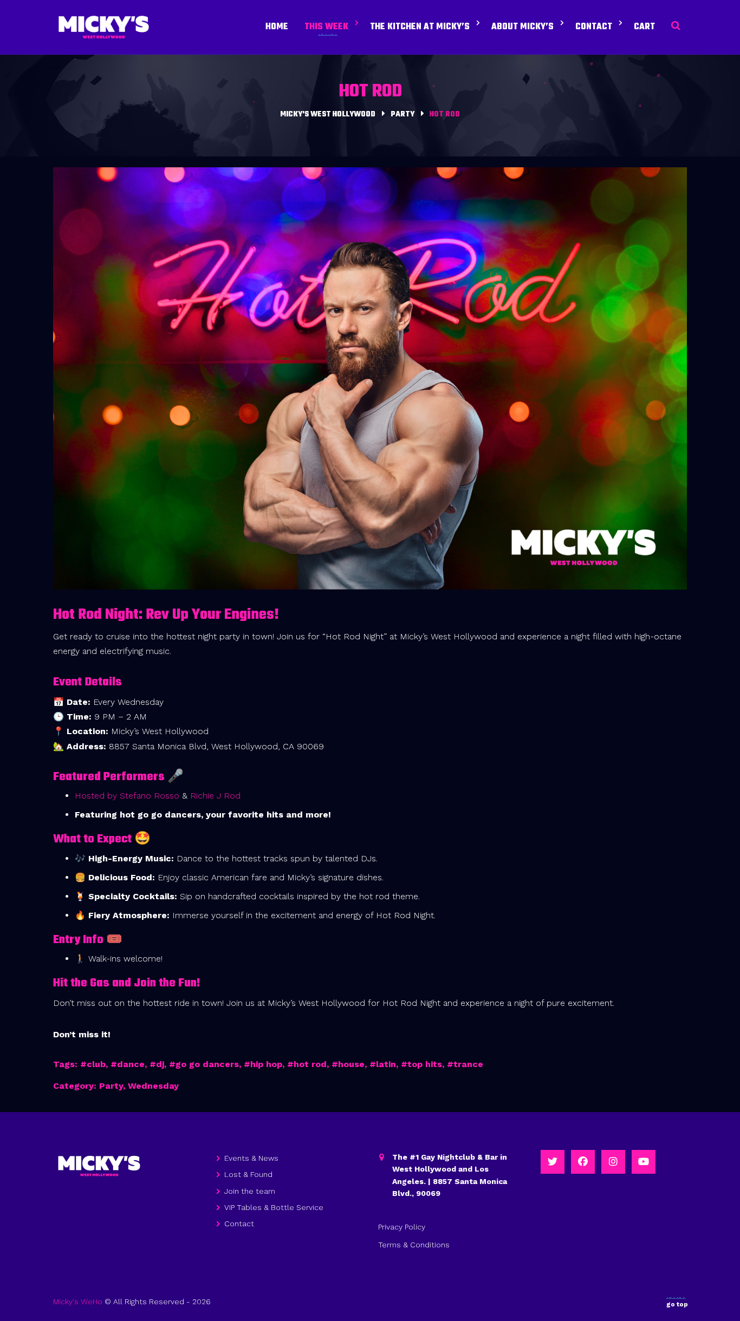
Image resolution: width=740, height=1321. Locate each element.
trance (468, 1064)
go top (677, 1304)
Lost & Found (248, 1174)
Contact (239, 1223)
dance (131, 1064)
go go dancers (207, 1064)
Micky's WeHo (77, 1301)
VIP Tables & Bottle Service (273, 1207)
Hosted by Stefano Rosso (128, 795)
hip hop (266, 1064)
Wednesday (153, 1086)
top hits (424, 1064)
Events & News (251, 1158)
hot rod (310, 1064)
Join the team (249, 1191)
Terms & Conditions (414, 1244)
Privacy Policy (401, 1226)
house (351, 1064)
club (96, 1064)
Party (111, 1086)
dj (160, 1064)
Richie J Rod (215, 795)
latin (386, 1064)
